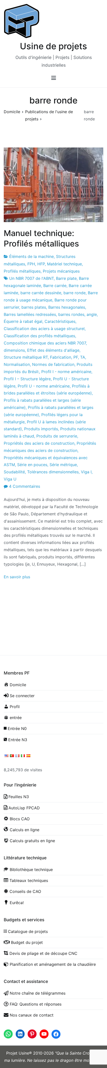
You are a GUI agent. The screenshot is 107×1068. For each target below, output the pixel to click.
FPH (31, 263)
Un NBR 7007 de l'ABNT (31, 278)
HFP (41, 263)
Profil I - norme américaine (66, 371)
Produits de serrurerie (56, 436)
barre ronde (74, 292)
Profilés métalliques (22, 271)
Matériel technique (64, 263)
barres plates (33, 307)
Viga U (10, 479)
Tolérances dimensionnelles (53, 471)
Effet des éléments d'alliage (53, 350)
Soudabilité (14, 471)
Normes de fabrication (53, 364)
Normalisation (17, 364)
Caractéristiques (60, 321)
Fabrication (60, 357)
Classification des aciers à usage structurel (44, 328)
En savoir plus (17, 576)
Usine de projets (53, 46)
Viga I (86, 471)
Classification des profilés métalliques (39, 335)
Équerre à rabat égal (23, 321)
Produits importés (41, 428)
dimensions (14, 350)
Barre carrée (54, 285)
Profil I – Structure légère (27, 378)
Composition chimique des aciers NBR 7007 (45, 342)
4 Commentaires (24, 486)
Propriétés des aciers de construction (39, 443)
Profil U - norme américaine (44, 386)
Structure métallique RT (26, 357)
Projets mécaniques (61, 271)
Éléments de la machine (31, 256)
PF (75, 357)
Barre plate (66, 278)
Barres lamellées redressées (30, 314)
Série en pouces (32, 464)
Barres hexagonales (66, 307)
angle (92, 314)
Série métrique (63, 464)
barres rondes (71, 314)
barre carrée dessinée (40, 292)
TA (82, 357)
